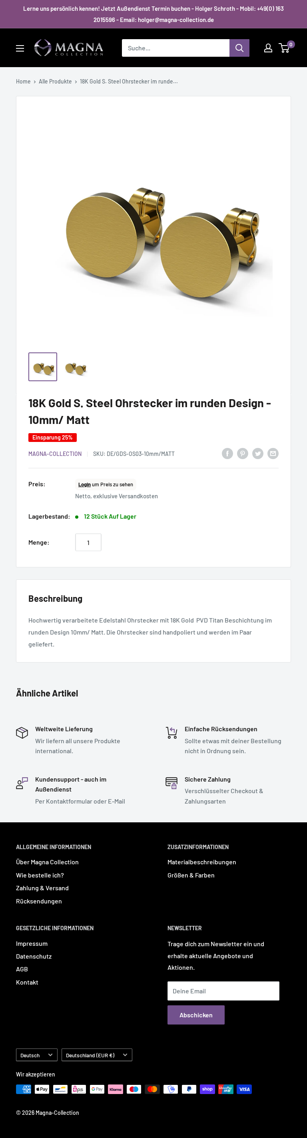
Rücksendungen (39, 901)
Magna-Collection (55, 453)
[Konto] (268, 48)
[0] (284, 48)
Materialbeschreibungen (201, 861)
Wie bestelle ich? (40, 875)
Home (23, 81)
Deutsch (30, 1055)
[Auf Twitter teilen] (257, 453)
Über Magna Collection (47, 861)
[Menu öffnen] (20, 48)
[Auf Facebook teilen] (227, 453)
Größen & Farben (191, 875)
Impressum (32, 943)
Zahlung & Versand (42, 887)
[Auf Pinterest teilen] (242, 453)
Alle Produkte (55, 81)
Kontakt (27, 982)
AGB (22, 969)
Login (84, 484)
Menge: (39, 542)
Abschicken (196, 1015)
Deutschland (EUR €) (90, 1055)
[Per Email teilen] (273, 453)
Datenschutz (34, 956)
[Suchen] (239, 48)
